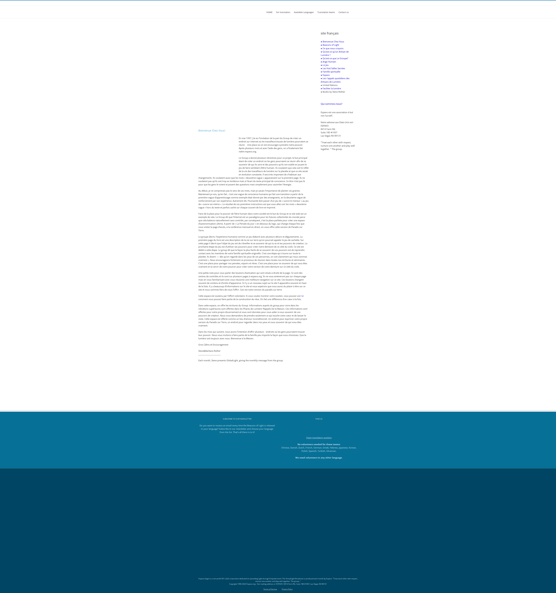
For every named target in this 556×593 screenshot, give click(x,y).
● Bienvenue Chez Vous (332, 41)
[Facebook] (311, 425)
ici (302, 295)
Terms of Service (270, 589)
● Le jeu (325, 65)
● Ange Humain (328, 61)
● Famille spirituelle (330, 71)
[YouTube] (323, 425)
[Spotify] (327, 425)
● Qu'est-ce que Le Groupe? (334, 58)
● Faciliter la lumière (331, 88)
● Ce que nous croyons (332, 48)
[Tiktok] (319, 425)
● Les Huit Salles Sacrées (333, 68)
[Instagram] (315, 425)
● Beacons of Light (330, 44)
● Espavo (325, 74)
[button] (353, 12)
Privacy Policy (287, 589)
